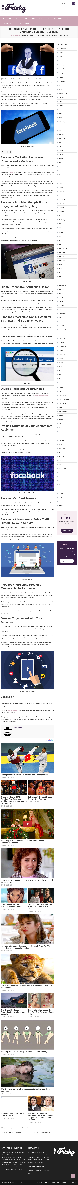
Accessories (62, 48)
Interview (61, 305)
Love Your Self (63, 330)
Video (60, 497)
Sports (61, 436)
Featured (61, 191)
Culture (61, 154)
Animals (61, 52)
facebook (32, 1128)
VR (59, 501)
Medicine (61, 342)
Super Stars (62, 448)
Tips (60, 464)
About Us (39, 1182)
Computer (62, 134)
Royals (27, 23)
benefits (9, 1128)
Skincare (61, 432)
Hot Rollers (62, 289)
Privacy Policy (73, 1182)
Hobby (61, 277)
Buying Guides (63, 93)
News (17, 18)
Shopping (61, 428)
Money (61, 350)
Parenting (18, 23)
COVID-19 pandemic (14, 710)
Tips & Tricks (62, 468)
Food (60, 195)
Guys (60, 240)
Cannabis (61, 97)
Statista (11, 172)
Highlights (62, 268)
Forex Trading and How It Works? (13, 1132)
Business (22, 79)
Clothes (61, 130)
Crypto (61, 150)
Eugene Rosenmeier (23, 1128)
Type (60, 485)
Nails (60, 370)
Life (60, 317)
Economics (62, 167)
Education (62, 171)
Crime (60, 146)
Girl (60, 228)
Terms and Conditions (62, 1182)
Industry (61, 297)
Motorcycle (62, 354)
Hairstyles (62, 260)
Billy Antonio (6, 79)
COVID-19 (62, 142)
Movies (41, 18)
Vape (60, 489)
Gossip (61, 232)
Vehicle (61, 493)
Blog (60, 85)
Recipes (61, 407)
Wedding (61, 505)
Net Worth (62, 375)
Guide (60, 236)
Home (10, 18)
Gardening (62, 220)
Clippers (61, 126)
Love (48, 18)
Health (25, 18)
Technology (62, 456)
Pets (60, 391)
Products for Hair (64, 399)
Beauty (61, 73)
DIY (60, 162)
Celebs (33, 18)
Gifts (60, 224)
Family (61, 183)
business (14, 1128)
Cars (60, 101)
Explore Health (67, 530)
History (61, 273)
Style (67, 18)
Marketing (62, 338)
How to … (62, 293)
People (61, 387)
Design (61, 158)
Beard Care (62, 69)
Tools (60, 472)
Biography (62, 81)
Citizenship (62, 122)
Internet (61, 301)
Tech (60, 452)
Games (61, 215)
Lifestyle (61, 322)
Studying (61, 440)
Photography (62, 395)
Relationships (58, 18)
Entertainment (7, 23)
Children (61, 118)
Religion (61, 415)
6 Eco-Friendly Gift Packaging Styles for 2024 (43, 1132)
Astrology (61, 65)
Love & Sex (62, 326)
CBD (60, 109)
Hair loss (61, 256)
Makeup (61, 334)
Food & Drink (63, 199)
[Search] (73, 3)
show (9, 152)
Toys (60, 477)
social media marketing (42, 395)
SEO (60, 424)
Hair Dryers (62, 252)
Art (59, 60)
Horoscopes (62, 285)
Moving (61, 362)
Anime (60, 56)
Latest (53, 1182)
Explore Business (67, 561)
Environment (62, 179)
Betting (61, 77)
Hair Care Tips (63, 248)
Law (60, 309)
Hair (60, 244)
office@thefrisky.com (38, 1166)
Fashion (61, 187)
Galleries (61, 207)
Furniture (61, 203)
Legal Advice (62, 313)
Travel (34, 23)
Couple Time (62, 138)
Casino (61, 105)
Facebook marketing (17, 593)
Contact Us (47, 1182)
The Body (61, 460)
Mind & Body (62, 346)
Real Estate (62, 403)
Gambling (61, 211)
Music (60, 366)
